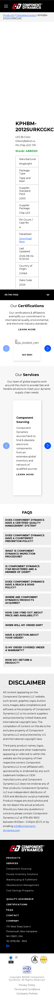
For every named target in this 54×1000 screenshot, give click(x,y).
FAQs (9, 910)
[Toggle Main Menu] (6, 6)
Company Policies (27, 993)
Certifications (16, 904)
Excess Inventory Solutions (22, 874)
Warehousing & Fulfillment (21, 879)
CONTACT (12, 915)
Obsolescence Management (22, 885)
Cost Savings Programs (19, 890)
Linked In (7, 945)
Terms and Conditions (27, 989)
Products (8, 15)
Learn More (27, 329)
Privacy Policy (27, 985)
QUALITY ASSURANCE (20, 899)
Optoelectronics (26, 15)
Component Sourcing (18, 868)
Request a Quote (38, 101)
